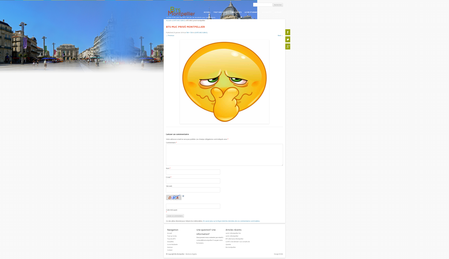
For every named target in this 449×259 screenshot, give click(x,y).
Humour (278, 12)
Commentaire (171, 142)
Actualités (267, 12)
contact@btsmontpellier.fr (205, 240)
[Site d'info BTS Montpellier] (194, 18)
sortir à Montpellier (232, 236)
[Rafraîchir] (183, 196)
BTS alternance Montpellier (234, 239)
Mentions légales (191, 254)
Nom (168, 168)
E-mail (168, 177)
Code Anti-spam (171, 210)
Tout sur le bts (220, 12)
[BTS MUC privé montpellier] (224, 82)
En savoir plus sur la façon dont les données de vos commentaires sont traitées (231, 221)
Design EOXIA (278, 254)
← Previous (170, 35)
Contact (169, 250)
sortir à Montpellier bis (233, 233)
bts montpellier (231, 247)
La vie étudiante (252, 12)
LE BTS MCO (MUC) (178, 20)
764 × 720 (189, 32)
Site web (169, 186)
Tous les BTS (236, 12)
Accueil (207, 12)
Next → (280, 35)
